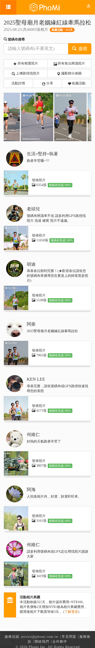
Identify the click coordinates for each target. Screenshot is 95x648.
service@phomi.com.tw (39, 637)
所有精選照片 (28, 63)
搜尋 (82, 48)
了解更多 (71, 612)
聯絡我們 (42, 641)
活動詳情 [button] (18, 83)
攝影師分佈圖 (71, 73)
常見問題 (69, 637)
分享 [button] (49, 83)
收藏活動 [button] (79, 83)
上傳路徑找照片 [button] (28, 73)
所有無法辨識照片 (71, 63)
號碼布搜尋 (16, 39)
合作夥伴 (59, 641)
